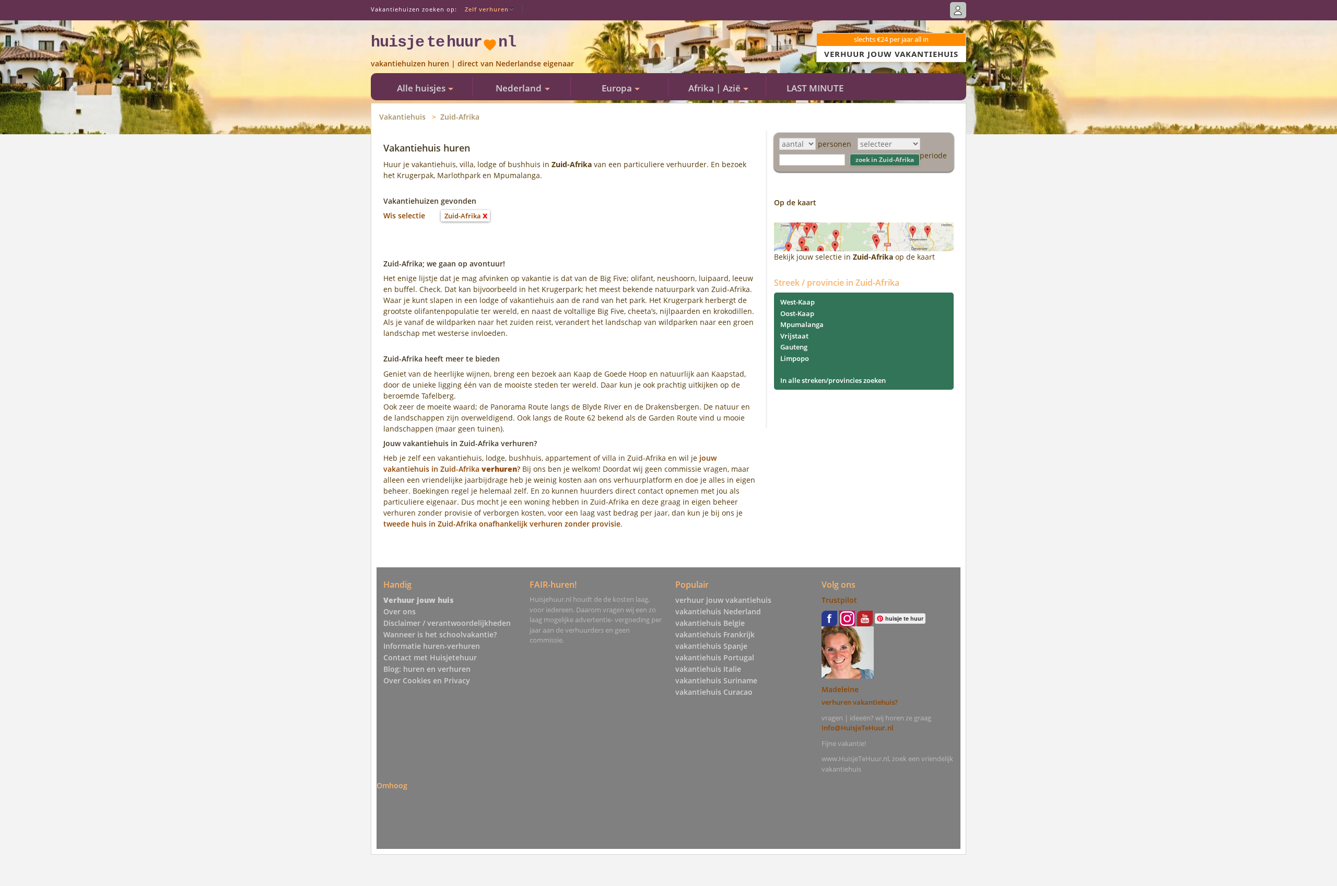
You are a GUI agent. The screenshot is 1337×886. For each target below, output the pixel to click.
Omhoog (392, 785)
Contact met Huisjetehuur (430, 657)
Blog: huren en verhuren (427, 669)
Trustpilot (839, 600)
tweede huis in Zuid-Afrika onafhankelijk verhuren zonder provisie (501, 524)
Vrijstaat (794, 336)
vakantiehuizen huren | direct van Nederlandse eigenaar (472, 63)
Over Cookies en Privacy (426, 680)
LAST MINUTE (815, 88)
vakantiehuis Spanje (711, 646)
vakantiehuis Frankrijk (715, 634)
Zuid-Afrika (459, 117)
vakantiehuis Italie (708, 669)
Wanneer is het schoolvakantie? (440, 634)
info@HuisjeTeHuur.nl (858, 727)
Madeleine (840, 689)
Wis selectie (404, 215)
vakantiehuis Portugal (714, 657)
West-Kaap (797, 302)
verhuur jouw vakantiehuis (723, 600)
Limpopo (794, 358)
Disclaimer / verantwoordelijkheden (447, 623)
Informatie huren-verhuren (431, 646)
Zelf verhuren (487, 9)
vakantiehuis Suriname (716, 680)
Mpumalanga (802, 324)
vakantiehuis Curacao (714, 692)
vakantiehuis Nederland (718, 611)
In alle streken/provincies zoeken (833, 380)
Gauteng (793, 347)
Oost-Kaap (797, 313)
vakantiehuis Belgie (710, 623)
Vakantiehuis (402, 117)
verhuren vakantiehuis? (860, 702)
